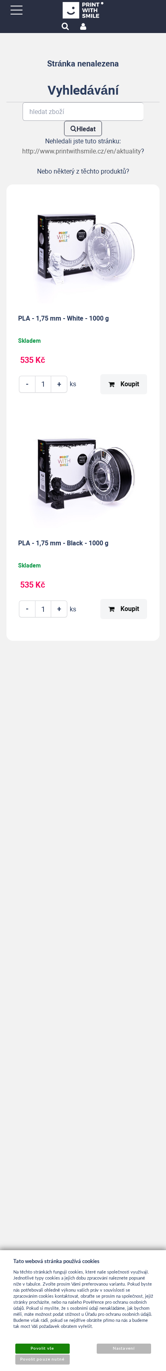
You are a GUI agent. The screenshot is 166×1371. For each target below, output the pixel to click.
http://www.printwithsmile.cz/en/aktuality (81, 151)
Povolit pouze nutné (42, 1359)
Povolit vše (42, 1348)
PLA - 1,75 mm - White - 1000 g (63, 318)
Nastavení (123, 1348)
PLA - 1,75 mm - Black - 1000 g (63, 543)
